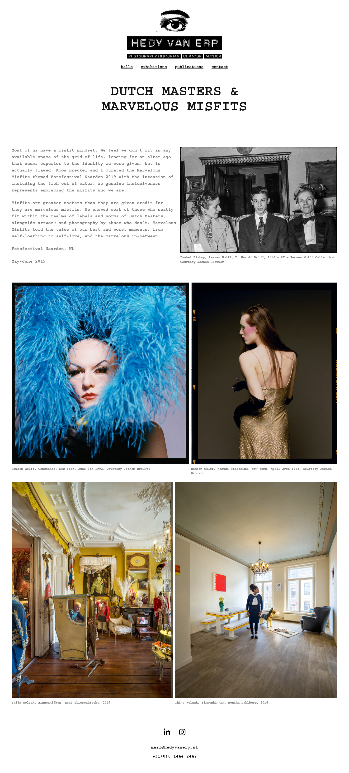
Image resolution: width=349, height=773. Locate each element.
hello (127, 66)
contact (220, 66)
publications (189, 66)
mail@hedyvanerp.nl (174, 747)
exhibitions (154, 66)
